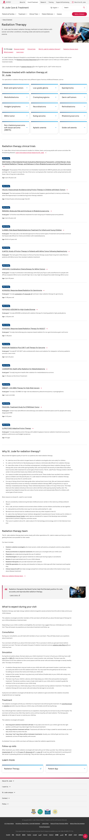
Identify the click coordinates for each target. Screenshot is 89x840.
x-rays (38, 752)
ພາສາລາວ (81, 835)
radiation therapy (26, 66)
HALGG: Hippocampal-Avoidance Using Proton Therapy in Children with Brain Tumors (33, 190)
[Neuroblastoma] (44, 106)
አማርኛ (75, 835)
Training (51, 2)
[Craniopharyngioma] (44, 97)
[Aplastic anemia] (44, 127)
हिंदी (66, 835)
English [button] (55, 7)
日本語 (56, 835)
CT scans (20, 752)
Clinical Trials (33, 14)
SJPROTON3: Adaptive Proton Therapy (16, 428)
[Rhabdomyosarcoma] (73, 116)
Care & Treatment (33, 2)
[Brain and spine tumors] (15, 88)
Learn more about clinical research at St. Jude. (30, 152)
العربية (40, 835)
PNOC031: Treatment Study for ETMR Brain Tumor (20, 407)
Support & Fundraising (62, 2)
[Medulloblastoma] (15, 97)
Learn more (20, 52)
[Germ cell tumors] (73, 97)
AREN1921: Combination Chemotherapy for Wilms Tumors (23, 269)
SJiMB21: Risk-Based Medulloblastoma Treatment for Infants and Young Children (32, 230)
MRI (11, 658)
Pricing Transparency (44, 827)
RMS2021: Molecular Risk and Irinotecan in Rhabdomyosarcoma (25, 211)
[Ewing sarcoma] (44, 116)
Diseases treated (19, 49)
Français (45, 835)
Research (43, 2)
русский (35, 835)
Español (8, 835)
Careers (59, 14)
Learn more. (14, 595)
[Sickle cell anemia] (73, 127)
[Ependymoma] (73, 88)
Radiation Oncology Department (27, 59)
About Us (22, 2)
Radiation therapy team (70, 49)
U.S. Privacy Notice (9, 823)
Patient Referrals (47, 14)
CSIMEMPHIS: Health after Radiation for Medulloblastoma (23, 369)
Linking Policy (45, 823)
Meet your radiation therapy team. (12, 576)
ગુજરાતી (70, 835)
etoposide (27, 294)
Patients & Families (8, 14)
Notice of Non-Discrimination (77, 823)
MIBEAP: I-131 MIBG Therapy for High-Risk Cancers (20, 388)
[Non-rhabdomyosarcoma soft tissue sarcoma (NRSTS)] (15, 127)
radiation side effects (59, 645)
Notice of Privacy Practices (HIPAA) (59, 823)
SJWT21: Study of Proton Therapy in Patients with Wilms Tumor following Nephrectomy (34, 251)
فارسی (61, 835)
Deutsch (51, 835)
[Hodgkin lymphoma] (15, 106)
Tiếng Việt (18, 835)
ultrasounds (29, 752)
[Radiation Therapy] (22, 768)
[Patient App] (66, 768)
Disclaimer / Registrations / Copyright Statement (28, 823)
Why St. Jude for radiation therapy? (49, 49)
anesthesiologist (67, 704)
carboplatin (18, 294)
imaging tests (6, 752)
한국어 (23, 835)
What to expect (8, 52)
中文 (13, 835)
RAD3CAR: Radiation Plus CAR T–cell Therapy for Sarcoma (23, 348)
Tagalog (29, 835)
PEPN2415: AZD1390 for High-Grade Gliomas (18, 309)
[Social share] (85, 836)
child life (6, 706)
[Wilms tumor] (15, 116)
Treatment (21, 14)
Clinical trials (31, 49)
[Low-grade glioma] (44, 88)
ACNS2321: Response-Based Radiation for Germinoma (22, 290)
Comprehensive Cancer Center (15, 516)
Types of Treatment (7, 19)
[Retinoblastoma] (73, 106)
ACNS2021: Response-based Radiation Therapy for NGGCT (23, 328)
